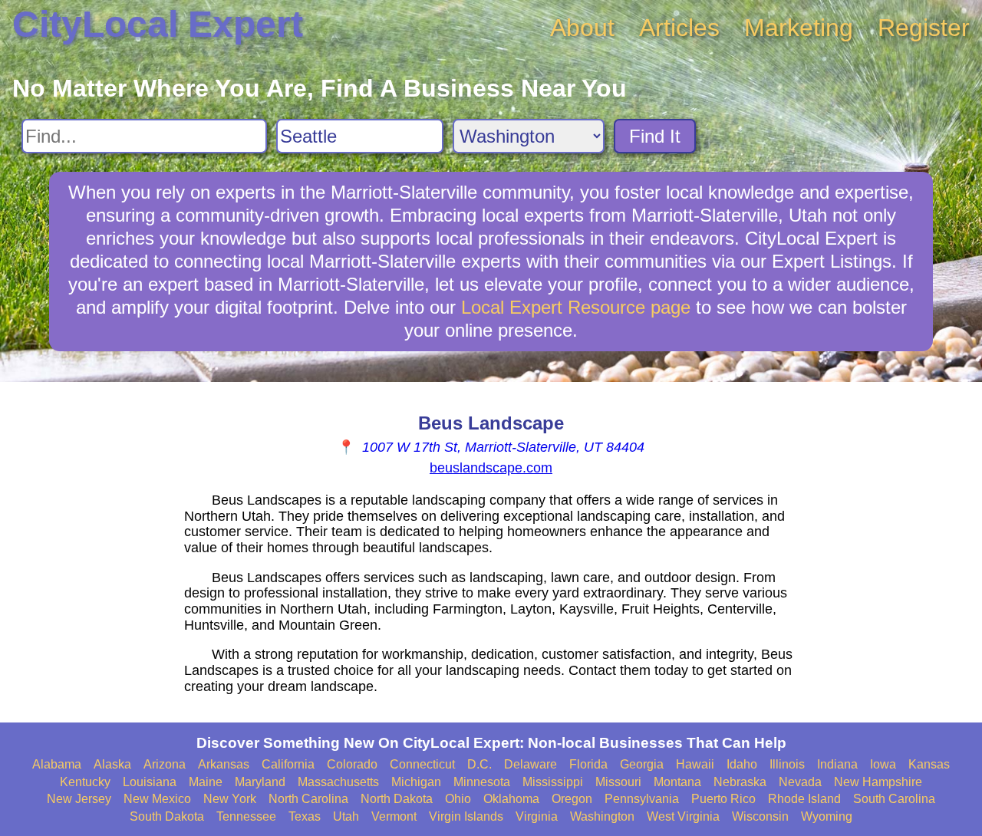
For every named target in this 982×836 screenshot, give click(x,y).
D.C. (479, 764)
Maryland (260, 781)
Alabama (56, 764)
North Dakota (397, 798)
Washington (602, 816)
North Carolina (308, 798)
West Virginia (683, 816)
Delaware (530, 764)
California (288, 764)
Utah (346, 816)
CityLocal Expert (157, 24)
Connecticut (422, 764)
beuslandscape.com (491, 468)
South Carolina (894, 798)
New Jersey (79, 798)
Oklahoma (511, 798)
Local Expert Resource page (575, 307)
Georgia (642, 764)
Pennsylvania (642, 798)
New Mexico (157, 798)
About (582, 27)
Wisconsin (760, 816)
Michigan (416, 781)
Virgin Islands (466, 816)
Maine (205, 781)
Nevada (800, 781)
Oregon (572, 798)
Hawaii (695, 764)
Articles (679, 27)
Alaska (112, 764)
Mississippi (552, 781)
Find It (654, 136)
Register (924, 27)
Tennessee (246, 816)
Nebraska (739, 781)
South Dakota (167, 816)
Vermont (394, 816)
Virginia (537, 816)
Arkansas (223, 764)
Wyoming (826, 816)
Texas (304, 816)
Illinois (787, 764)
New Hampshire (878, 781)
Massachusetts (338, 781)
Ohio (458, 798)
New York (229, 798)
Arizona (164, 764)
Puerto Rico (723, 798)
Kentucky (85, 781)
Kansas (929, 764)
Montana (677, 781)
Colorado (352, 764)
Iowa (883, 764)
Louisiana (149, 781)
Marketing (798, 27)
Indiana (837, 764)
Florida (588, 764)
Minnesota (481, 781)
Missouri (618, 781)
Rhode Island (804, 798)
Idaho (742, 764)
